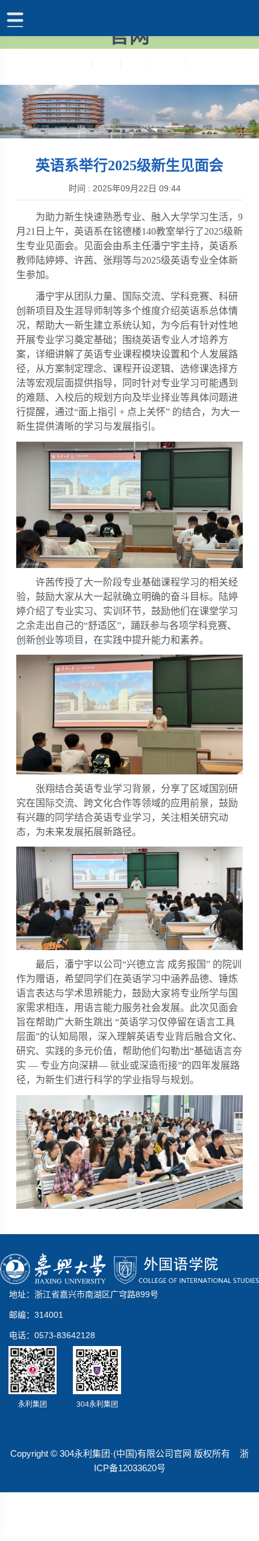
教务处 (135, 63)
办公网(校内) (209, 63)
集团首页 (73, 63)
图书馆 (106, 63)
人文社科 (167, 63)
